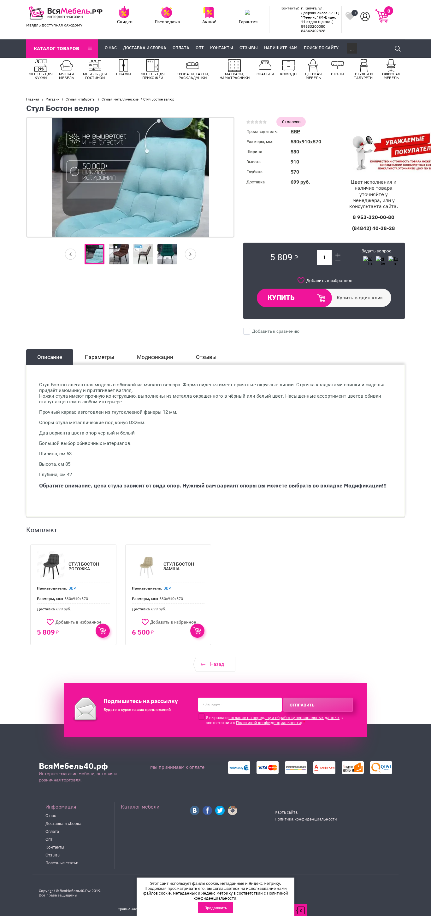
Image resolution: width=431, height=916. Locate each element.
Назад (217, 664)
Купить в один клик (360, 298)
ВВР (295, 132)
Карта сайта (286, 812)
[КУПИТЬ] (103, 631)
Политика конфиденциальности (306, 818)
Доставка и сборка (63, 823)
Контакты (54, 847)
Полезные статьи (62, 862)
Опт (48, 839)
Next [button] (190, 254)
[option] (130, 177)
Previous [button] (70, 254)
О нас (50, 815)
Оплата (52, 831)
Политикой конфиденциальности (268, 722)
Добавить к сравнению (275, 331)
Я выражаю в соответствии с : (274, 720)
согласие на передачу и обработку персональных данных (283, 717)
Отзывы (52, 854)
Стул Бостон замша (178, 566)
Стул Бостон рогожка (83, 566)
